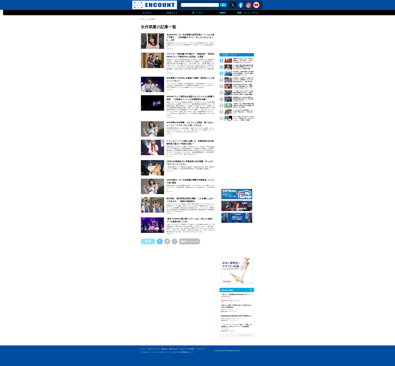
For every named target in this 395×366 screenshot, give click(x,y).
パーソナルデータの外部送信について (181, 352)
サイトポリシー (146, 352)
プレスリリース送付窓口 (187, 349)
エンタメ (147, 12)
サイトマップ (201, 349)
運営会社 (164, 349)
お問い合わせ (173, 349)
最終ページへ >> (189, 241)
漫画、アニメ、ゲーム (247, 12)
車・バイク (197, 12)
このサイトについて (153, 349)
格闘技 (223, 12)
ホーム (143, 349)
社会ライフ (172, 12)
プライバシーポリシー (160, 352)
